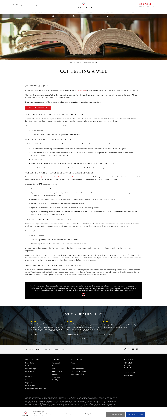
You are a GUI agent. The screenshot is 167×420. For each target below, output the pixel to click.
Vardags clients (57, 363)
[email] (137, 349)
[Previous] (19, 328)
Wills (96, 62)
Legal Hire (28, 383)
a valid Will (82, 90)
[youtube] (133, 349)
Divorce (62, 12)
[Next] (148, 328)
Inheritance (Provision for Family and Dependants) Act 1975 (54, 177)
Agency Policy (57, 371)
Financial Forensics (84, 12)
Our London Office (77, 374)
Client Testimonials (77, 368)
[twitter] (129, 349)
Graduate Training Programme (35, 388)
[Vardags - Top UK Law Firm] (83, 8)
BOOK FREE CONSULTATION (38, 108)
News (73, 363)
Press (73, 366)
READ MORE (54, 331)
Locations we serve (40, 12)
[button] (82, 339)
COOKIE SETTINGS (115, 414)
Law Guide (76, 62)
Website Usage (30, 368)
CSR (53, 368)
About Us (130, 12)
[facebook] (125, 349)
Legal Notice (29, 371)
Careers (28, 380)
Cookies (28, 366)
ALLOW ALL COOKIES (135, 414)
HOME (70, 62)
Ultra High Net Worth (78, 371)
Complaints (56, 374)
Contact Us (148, 12)
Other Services (110, 12)
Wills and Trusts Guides (87, 62)
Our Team (18, 12)
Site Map (55, 380)
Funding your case (58, 366)
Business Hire (30, 385)
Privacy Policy (29, 363)
